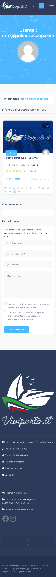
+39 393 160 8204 (20, 448)
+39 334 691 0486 (20, 455)
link (20, 468)
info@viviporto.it (17, 461)
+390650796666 (21, 502)
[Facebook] (5, 518)
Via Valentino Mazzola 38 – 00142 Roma (33, 442)
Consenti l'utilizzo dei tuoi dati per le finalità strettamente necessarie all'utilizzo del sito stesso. (25, 316)
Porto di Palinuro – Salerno (22, 157)
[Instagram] (13, 518)
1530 (24, 492)
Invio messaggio (17, 329)
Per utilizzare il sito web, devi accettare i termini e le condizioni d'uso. (28, 306)
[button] (28, 538)
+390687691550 (26, 509)
